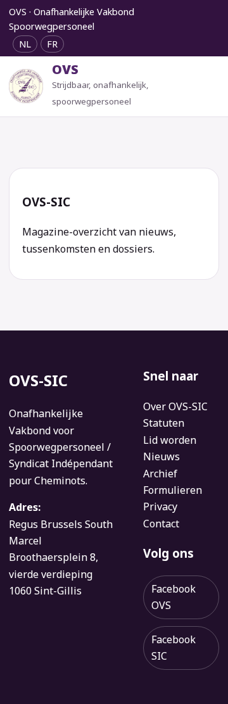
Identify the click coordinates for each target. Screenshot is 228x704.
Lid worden (169, 440)
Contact (161, 524)
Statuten (163, 423)
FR (52, 44)
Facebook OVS (173, 597)
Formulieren (172, 490)
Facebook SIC (173, 647)
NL (25, 44)
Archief (160, 474)
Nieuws (161, 456)
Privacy (160, 506)
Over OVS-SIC (175, 406)
